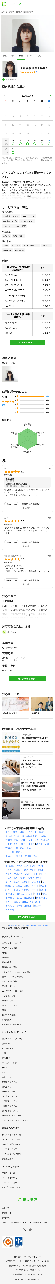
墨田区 (17, 870)
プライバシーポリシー (31, 1257)
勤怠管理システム (9, 1082)
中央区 (19, 866)
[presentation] (5, 56)
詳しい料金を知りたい (27, 342)
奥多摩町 (9, 909)
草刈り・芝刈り (8, 986)
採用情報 (6, 1218)
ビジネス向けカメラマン (12, 1039)
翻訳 (4, 1072)
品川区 (33, 870)
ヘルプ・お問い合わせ (11, 1144)
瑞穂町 (19, 905)
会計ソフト (6, 1077)
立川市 (45, 881)
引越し (5, 952)
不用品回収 (6, 957)
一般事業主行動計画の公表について (27, 1274)
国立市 (29, 893)
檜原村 (37, 905)
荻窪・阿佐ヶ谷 (42, 840)
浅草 (35, 856)
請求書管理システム (10, 1111)
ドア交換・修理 (8, 996)
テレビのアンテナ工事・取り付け (16, 972)
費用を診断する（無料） (27, 679)
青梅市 (27, 885)
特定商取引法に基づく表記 (17, 1261)
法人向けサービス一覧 (11, 1139)
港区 (26, 866)
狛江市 (45, 893)
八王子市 (36, 881)
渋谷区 (27, 874)
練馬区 (39, 877)
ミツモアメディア (9, 1149)
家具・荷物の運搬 (9, 981)
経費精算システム (9, 1091)
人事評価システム (9, 1101)
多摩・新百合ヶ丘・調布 (32, 832)
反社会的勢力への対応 (39, 1261)
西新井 (8, 844)
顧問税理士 (13, 925)
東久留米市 (29, 897)
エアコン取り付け (9, 948)
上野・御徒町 (11, 832)
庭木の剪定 (6, 962)
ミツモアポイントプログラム (27, 1270)
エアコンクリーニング (11, 943)
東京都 (21, 925)
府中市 (35, 885)
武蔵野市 (9, 885)
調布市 (8, 889)
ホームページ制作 (9, 1063)
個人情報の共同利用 (37, 1265)
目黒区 (41, 870)
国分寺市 (20, 893)
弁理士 (5, 1053)
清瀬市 (19, 897)
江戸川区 (26, 881)
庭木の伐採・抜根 (9, 967)
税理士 (5, 1010)
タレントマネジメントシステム (15, 1120)
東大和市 (9, 897)
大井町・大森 (26, 840)
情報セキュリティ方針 (18, 1265)
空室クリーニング (9, 1005)
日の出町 (28, 905)
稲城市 (17, 901)
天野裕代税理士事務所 (39, 925)
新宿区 (33, 866)
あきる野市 (35, 901)
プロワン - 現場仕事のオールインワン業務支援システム (25, 1222)
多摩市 (8, 901)
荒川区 (23, 877)
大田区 (8, 874)
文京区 (41, 866)
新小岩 (8, 836)
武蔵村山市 (41, 897)
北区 (16, 877)
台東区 (8, 870)
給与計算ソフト (8, 1087)
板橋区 (31, 877)
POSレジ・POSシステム (12, 1115)
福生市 (37, 893)
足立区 (8, 881)
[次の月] (51, 96)
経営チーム (6, 1213)
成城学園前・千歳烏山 (36, 836)
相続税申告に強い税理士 (12, 1024)
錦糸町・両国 (42, 844)
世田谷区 (18, 874)
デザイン (6, 1067)
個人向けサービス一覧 (11, 1134)
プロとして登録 (8, 1173)
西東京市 (9, 905)
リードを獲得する (9, 1178)
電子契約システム (9, 1096)
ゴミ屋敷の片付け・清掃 (12, 991)
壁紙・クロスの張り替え (12, 976)
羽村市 (25, 901)
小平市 (35, 889)
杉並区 (43, 874)
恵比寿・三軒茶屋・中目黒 (18, 856)
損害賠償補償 (7, 1158)
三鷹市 (19, 885)
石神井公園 (19, 836)
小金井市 (26, 889)
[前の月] (4, 96)
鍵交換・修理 (7, 1000)
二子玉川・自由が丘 (15, 852)
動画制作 (6, 1058)
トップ (4, 925)
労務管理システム (9, 1106)
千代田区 (9, 866)
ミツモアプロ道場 (9, 1182)
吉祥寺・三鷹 (11, 848)
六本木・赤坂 (11, 840)
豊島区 (8, 877)
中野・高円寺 (20, 844)
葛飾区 (17, 881)
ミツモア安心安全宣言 (11, 1154)
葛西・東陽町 (26, 848)
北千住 (31, 844)
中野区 (35, 874)
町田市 (17, 889)
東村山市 (9, 893)
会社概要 (6, 1208)
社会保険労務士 (8, 1048)
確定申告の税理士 (9, 1015)
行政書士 (6, 1043)
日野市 (43, 889)
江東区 (25, 870)
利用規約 (17, 1257)
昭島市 (43, 885)
